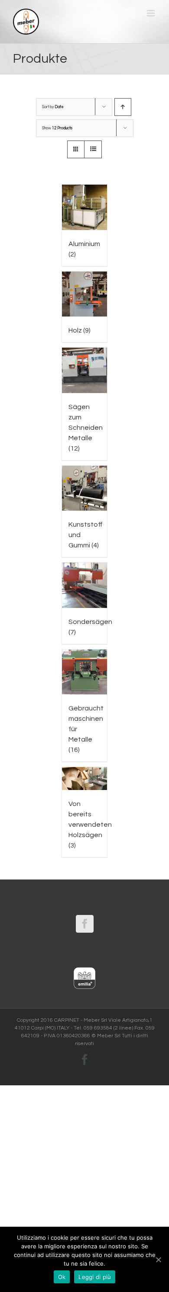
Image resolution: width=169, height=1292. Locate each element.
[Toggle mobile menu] (151, 13)
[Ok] (158, 1259)
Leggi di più (94, 1276)
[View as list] (92, 149)
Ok (62, 1276)
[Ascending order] (122, 107)
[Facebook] (85, 924)
